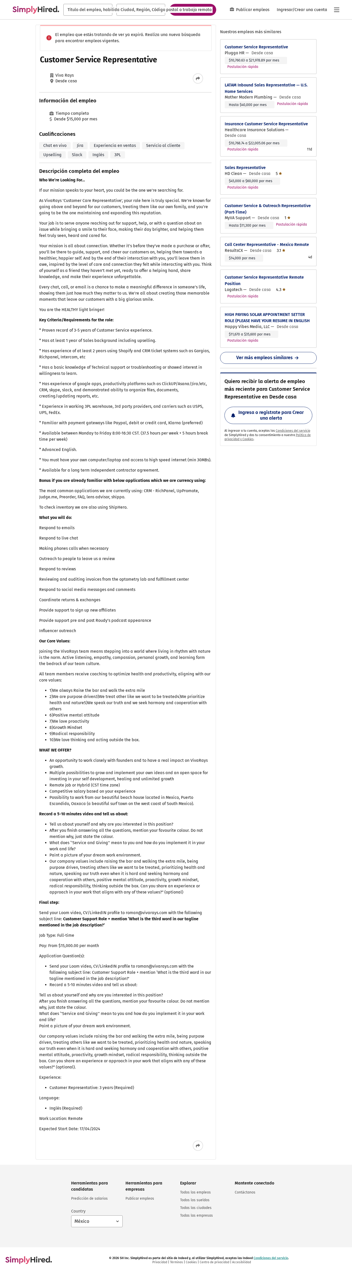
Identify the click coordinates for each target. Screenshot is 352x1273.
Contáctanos (245, 1192)
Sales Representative (245, 167)
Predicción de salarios (89, 1198)
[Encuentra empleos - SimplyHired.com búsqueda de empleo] (35, 10)
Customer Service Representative (256, 47)
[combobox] (87, 10)
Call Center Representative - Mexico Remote (267, 244)
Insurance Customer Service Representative (266, 123)
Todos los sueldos (194, 1200)
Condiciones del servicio (293, 430)
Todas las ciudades (196, 1208)
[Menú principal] (336, 10)
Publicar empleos (252, 9)
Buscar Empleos (193, 9)
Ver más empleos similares (264, 357)
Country (78, 1211)
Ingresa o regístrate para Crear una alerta (271, 415)
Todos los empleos (195, 1192)
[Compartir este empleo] (198, 78)
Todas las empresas (196, 1215)
